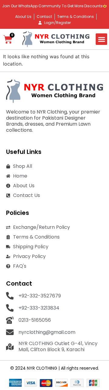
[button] (101, 39)
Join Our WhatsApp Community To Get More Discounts (52, 5)
